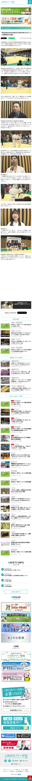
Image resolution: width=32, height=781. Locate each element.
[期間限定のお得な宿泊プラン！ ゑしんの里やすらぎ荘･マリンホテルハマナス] (5, 464)
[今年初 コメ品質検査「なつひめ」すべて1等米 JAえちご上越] (5, 420)
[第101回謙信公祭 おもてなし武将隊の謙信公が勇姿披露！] (5, 438)
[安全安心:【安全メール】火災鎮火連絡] (5, 473)
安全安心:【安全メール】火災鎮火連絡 (21, 473)
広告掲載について (17, 764)
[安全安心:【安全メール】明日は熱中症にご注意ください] (5, 403)
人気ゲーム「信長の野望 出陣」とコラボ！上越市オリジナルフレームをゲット (21, 517)
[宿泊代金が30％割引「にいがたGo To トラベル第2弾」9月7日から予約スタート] (5, 412)
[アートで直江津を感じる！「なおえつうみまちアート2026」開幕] (5, 447)
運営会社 (12, 771)
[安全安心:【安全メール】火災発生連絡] (5, 482)
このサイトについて (7, 769)
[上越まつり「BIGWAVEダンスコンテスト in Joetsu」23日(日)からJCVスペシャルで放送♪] (5, 499)
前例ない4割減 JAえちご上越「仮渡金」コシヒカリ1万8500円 (20, 525)
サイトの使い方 (16, 769)
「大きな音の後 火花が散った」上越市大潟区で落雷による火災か (21, 534)
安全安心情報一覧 (16, 592)
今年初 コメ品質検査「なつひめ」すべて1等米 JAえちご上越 (21, 420)
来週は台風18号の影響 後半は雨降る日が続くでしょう (20, 543)
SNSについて (6, 771)
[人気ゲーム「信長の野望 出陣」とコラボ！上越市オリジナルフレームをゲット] (5, 517)
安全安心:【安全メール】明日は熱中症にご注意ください (21, 403)
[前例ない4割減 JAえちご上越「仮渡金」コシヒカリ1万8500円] (5, 525)
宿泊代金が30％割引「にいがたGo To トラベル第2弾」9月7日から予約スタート (21, 412)
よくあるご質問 (24, 769)
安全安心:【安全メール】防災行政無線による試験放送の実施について (21, 429)
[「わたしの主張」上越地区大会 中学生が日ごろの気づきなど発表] (5, 490)
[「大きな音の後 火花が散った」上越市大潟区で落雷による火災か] (5, 534)
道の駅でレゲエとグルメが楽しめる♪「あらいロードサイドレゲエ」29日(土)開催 (21, 455)
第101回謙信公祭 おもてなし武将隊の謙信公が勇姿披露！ (21, 438)
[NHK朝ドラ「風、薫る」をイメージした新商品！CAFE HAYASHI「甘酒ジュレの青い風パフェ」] (5, 508)
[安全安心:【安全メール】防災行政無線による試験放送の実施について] (5, 429)
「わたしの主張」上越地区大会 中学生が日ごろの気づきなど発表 (21, 490)
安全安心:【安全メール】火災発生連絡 (21, 482)
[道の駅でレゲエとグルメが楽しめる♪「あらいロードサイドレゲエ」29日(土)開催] (5, 455)
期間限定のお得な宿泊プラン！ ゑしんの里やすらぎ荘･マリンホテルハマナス (21, 464)
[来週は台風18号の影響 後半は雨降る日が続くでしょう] (5, 543)
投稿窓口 (16, 760)
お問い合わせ (25, 760)
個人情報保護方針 (19, 771)
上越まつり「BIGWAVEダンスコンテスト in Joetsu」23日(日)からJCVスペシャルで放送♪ (20, 499)
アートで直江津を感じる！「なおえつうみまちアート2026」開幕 (21, 447)
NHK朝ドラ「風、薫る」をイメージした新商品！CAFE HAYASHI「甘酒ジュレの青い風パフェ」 (21, 508)
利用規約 (27, 771)
